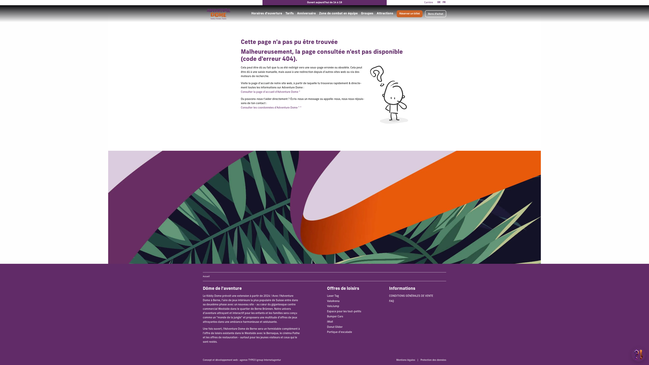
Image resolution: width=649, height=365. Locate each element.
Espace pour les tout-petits (344, 311)
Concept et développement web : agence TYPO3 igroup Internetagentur (242, 360)
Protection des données (433, 360)
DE (438, 2)
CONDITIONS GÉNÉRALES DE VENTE (411, 296)
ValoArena (333, 301)
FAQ (391, 301)
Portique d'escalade (339, 332)
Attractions (385, 13)
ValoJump (333, 306)
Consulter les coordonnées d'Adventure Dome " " (271, 107)
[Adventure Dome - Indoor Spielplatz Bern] (218, 13)
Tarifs (289, 13)
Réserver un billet (409, 13)
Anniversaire (306, 13)
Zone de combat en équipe (338, 13)
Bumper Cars (335, 316)
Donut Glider (335, 327)
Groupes (367, 13)
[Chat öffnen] (638, 354)
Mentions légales (405, 360)
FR (444, 2)
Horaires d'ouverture (266, 13)
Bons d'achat (435, 14)
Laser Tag (333, 296)
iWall (330, 322)
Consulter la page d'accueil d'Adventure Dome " (270, 92)
